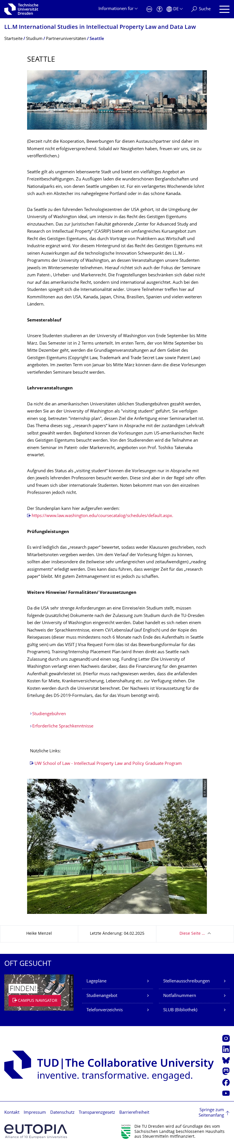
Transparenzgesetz (97, 1113)
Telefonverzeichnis (104, 1010)
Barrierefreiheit (134, 1113)
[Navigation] (224, 9)
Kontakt (11, 1113)
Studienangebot (101, 996)
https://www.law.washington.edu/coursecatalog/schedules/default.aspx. (102, 516)
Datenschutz (62, 1113)
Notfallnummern (179, 996)
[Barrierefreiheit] (159, 9)
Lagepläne (96, 981)
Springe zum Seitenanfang (211, 1113)
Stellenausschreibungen (186, 981)
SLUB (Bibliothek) (180, 1010)
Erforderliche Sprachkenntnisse (62, 726)
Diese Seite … (192, 934)
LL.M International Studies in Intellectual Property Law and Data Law (100, 27)
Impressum (35, 1113)
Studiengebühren (49, 714)
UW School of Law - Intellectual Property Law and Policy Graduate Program (108, 764)
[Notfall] (149, 9)
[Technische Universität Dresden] (21, 9)
